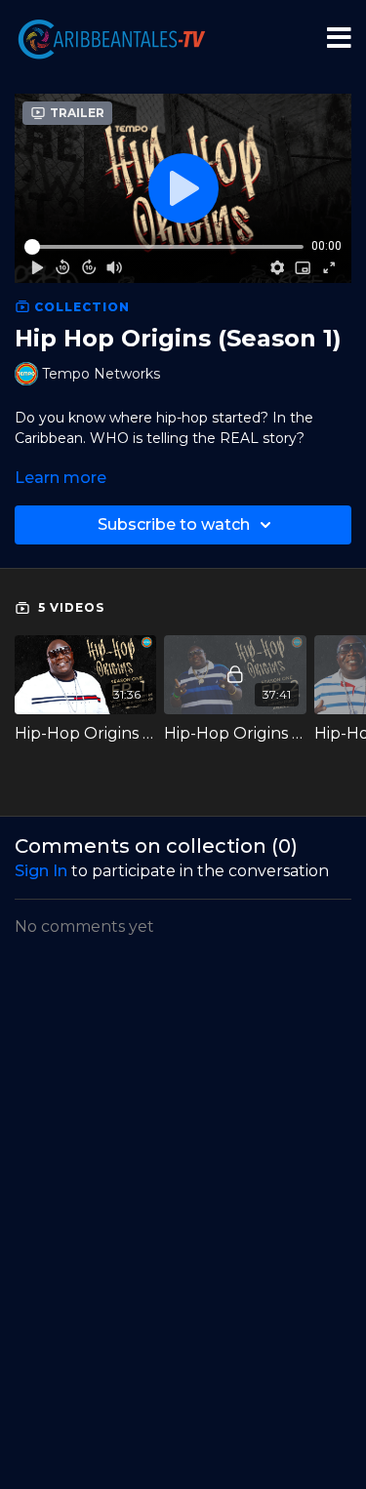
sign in (41, 871)
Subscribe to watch (174, 524)
